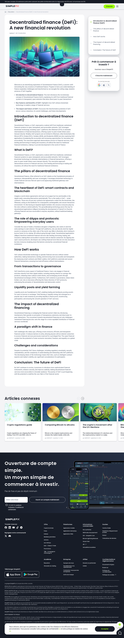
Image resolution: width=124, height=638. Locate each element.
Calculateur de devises (109, 538)
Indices (46, 534)
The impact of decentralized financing (104, 43)
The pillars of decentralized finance (103, 30)
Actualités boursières (89, 547)
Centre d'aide (106, 528)
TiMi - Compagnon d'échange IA (49, 552)
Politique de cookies (108, 575)
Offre (46, 524)
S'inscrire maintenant (103, 75)
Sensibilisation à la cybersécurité (68, 566)
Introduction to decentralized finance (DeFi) (105, 22)
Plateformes (67, 524)
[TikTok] (17, 527)
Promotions (47, 548)
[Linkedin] (10, 527)
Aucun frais (86, 541)
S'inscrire (109, 6)
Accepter (104, 629)
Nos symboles (87, 529)
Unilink (85, 566)
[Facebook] (6, 527)
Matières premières (50, 537)
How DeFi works (99, 37)
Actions (46, 540)
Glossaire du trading (50, 566)
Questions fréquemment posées (110, 531)
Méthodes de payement (90, 532)
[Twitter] (6, 536)
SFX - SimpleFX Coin (89, 535)
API (84, 544)
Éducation (11, 12)
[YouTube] (13, 527)
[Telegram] (21, 527)
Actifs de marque (68, 574)
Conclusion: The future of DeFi (104, 50)
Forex (45, 531)
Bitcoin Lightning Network (90, 538)
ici (60, 629)
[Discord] (10, 536)
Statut (104, 535)
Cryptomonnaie (48, 528)
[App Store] (13, 577)
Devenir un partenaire (89, 563)
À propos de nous (68, 563)
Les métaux (47, 543)
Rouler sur (105, 567)
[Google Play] (30, 577)
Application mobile (69, 528)
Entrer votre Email (12, 500)
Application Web (68, 534)
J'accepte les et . (16, 507)
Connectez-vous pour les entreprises (71, 570)
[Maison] (5, 12)
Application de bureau (70, 531)
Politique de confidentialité (106, 571)
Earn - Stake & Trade (50, 545)
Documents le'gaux (108, 564)
